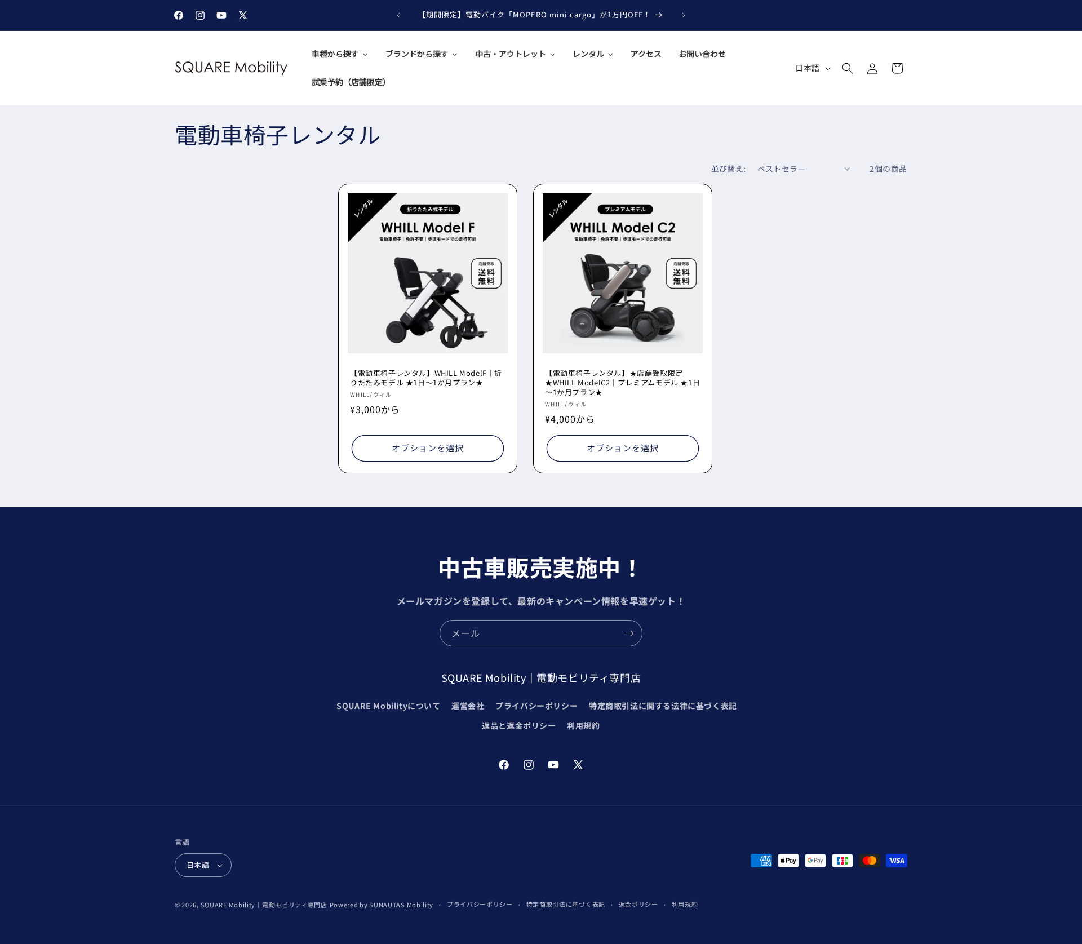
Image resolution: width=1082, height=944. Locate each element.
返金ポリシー (638, 903)
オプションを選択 (428, 448)
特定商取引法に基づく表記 (565, 903)
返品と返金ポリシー (519, 725)
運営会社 (467, 705)
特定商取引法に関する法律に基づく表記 (663, 705)
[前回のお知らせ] (398, 15)
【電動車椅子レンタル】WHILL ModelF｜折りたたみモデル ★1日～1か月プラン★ (426, 378)
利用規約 (583, 725)
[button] (847, 68)
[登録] (629, 633)
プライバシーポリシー (536, 705)
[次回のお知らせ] (683, 15)
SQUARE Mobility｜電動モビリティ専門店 (264, 904)
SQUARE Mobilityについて (388, 705)
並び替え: (728, 168)
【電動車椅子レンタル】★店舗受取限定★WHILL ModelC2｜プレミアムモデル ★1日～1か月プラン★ (622, 383)
